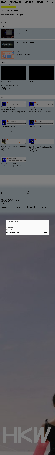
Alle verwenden (44, 232)
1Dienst (10, 229)
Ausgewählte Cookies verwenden (12, 232)
